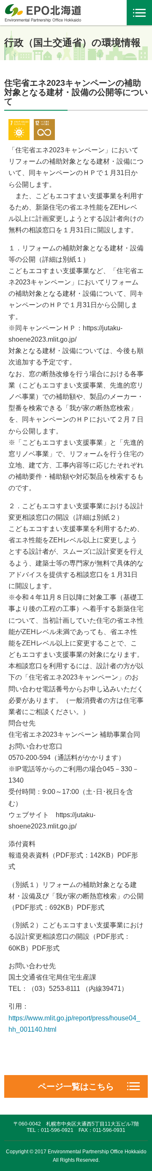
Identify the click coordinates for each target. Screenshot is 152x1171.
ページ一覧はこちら (76, 1086)
